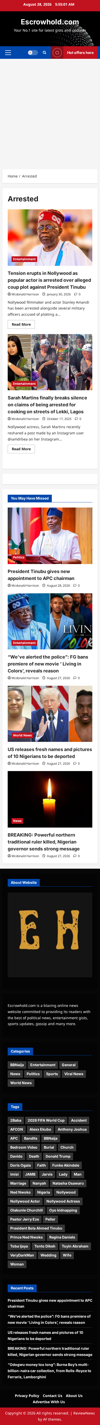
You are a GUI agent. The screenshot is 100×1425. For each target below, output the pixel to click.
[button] (8, 52)
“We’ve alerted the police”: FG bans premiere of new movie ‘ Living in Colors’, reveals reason (48, 663)
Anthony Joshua (72, 1129)
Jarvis (47, 1174)
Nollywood (66, 1192)
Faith (41, 1165)
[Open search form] (44, 53)
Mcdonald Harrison (25, 294)
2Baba (15, 1120)
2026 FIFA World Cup (46, 1120)
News (17, 821)
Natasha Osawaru (68, 1183)
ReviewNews (84, 1413)
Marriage (18, 1183)
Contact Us (52, 1395)
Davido (16, 1156)
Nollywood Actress (63, 1201)
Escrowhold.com (50, 21)
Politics (18, 557)
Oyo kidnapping (63, 1210)
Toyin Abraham (75, 1246)
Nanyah (39, 1183)
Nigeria (43, 1192)
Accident (79, 1120)
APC (14, 1138)
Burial (49, 1147)
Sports (52, 1074)
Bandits (30, 1138)
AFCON (16, 1129)
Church (67, 1147)
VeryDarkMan (22, 1255)
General (69, 1065)
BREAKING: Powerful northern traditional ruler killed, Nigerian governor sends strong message (44, 841)
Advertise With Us (49, 1401)
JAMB (30, 1174)
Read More (23, 325)
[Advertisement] (50, 111)
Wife (67, 1255)
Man (78, 1174)
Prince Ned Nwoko (26, 1237)
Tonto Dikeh (44, 1246)
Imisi (14, 1174)
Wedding (48, 1255)
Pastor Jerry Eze (24, 1219)
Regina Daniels (62, 1237)
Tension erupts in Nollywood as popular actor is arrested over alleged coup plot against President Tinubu (49, 280)
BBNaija (17, 1065)
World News (22, 735)
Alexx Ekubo (40, 1129)
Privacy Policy (27, 1395)
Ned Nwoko (20, 1192)
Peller (50, 1219)
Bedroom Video (23, 1147)
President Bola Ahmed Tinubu (36, 1228)
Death (34, 1156)
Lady (63, 1174)
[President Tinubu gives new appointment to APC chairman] (50, 536)
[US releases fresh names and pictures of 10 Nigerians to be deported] (50, 714)
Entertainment (24, 259)
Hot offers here (80, 52)
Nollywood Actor (25, 1201)
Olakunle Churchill (26, 1210)
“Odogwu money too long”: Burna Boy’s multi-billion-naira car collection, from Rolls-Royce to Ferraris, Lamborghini (49, 1370)
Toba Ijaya (19, 1246)
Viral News (73, 1074)
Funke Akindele (65, 1165)
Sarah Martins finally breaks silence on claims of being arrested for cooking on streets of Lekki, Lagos (47, 404)
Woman (17, 1264)
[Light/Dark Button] (33, 52)
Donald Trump (58, 1156)
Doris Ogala (20, 1165)
